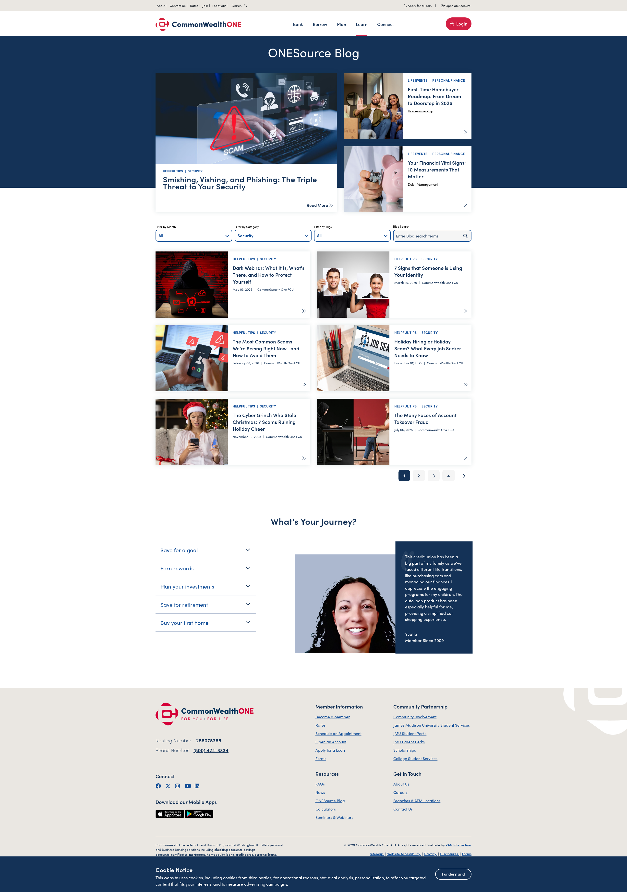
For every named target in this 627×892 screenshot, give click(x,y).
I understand (453, 874)
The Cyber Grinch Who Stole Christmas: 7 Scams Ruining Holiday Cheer (264, 421)
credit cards (244, 854)
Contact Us (403, 809)
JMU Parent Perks (409, 741)
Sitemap (377, 853)
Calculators (325, 809)
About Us (401, 784)
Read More (317, 205)
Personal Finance (448, 80)
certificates (179, 854)
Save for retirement (184, 604)
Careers (400, 792)
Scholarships (404, 750)
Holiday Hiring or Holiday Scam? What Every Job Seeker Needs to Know (427, 348)
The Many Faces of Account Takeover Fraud (425, 418)
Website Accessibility (404, 853)
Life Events (417, 80)
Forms (320, 758)
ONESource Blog (330, 800)
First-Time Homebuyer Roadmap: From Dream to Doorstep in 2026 (434, 96)
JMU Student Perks (409, 733)
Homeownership (420, 110)
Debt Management (423, 184)
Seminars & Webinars (334, 817)
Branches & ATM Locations (416, 800)
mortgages (197, 854)
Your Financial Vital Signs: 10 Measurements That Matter (437, 169)
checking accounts (228, 849)
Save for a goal (179, 550)
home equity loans (220, 854)
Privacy (430, 853)
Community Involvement (414, 716)
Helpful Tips (173, 171)
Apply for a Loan (419, 5)
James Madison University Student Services (431, 725)
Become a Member (332, 716)
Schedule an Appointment (338, 733)
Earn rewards (177, 568)
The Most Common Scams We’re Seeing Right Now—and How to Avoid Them (266, 348)
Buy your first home (184, 622)
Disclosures (449, 853)
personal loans (265, 854)
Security (195, 171)
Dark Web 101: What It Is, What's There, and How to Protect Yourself (268, 274)
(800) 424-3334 (211, 750)
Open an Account (457, 5)
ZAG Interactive (458, 844)
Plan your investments (187, 586)
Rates (320, 725)
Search (236, 5)
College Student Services (415, 758)
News (320, 792)
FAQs (320, 784)
